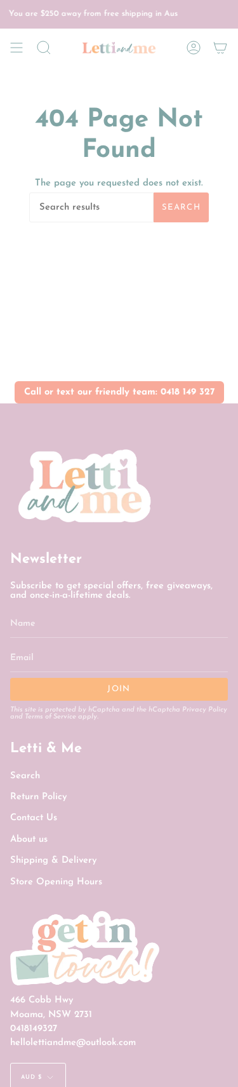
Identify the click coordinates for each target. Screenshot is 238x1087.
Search (181, 207)
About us (29, 839)
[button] (43, 48)
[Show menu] (16, 48)
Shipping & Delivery (53, 860)
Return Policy (38, 797)
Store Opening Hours (56, 882)
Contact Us (33, 818)
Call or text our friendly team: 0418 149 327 (119, 392)
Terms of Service (50, 716)
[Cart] (220, 48)
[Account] (193, 48)
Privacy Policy (204, 709)
